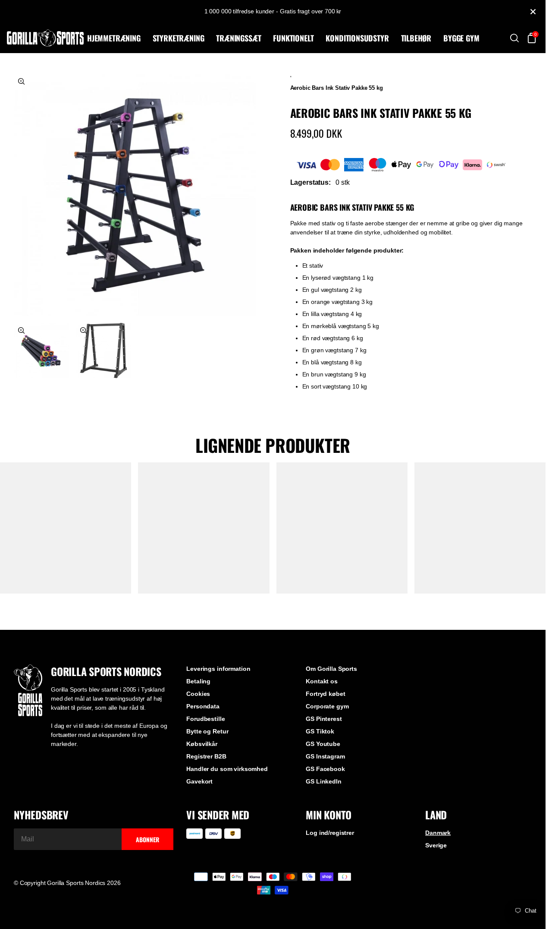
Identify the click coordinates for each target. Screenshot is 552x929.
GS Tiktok (320, 731)
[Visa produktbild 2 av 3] (41, 350)
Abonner (147, 839)
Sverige (436, 845)
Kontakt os (322, 681)
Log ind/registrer (330, 832)
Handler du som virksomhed (227, 768)
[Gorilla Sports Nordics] (45, 38)
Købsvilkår (201, 743)
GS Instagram (325, 756)
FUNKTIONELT (293, 38)
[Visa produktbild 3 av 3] (103, 350)
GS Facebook (325, 768)
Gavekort (199, 781)
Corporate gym (327, 706)
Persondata (203, 706)
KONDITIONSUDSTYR (357, 38)
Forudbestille (205, 718)
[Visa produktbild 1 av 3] (135, 195)
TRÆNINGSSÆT (238, 38)
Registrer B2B (206, 756)
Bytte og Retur (207, 731)
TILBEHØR (416, 38)
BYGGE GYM (461, 38)
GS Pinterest (324, 718)
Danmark (438, 832)
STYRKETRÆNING (178, 38)
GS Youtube (323, 743)
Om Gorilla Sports (331, 668)
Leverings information (218, 668)
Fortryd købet (325, 693)
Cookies (198, 693)
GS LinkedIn (323, 781)
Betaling (198, 681)
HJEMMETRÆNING (114, 38)
